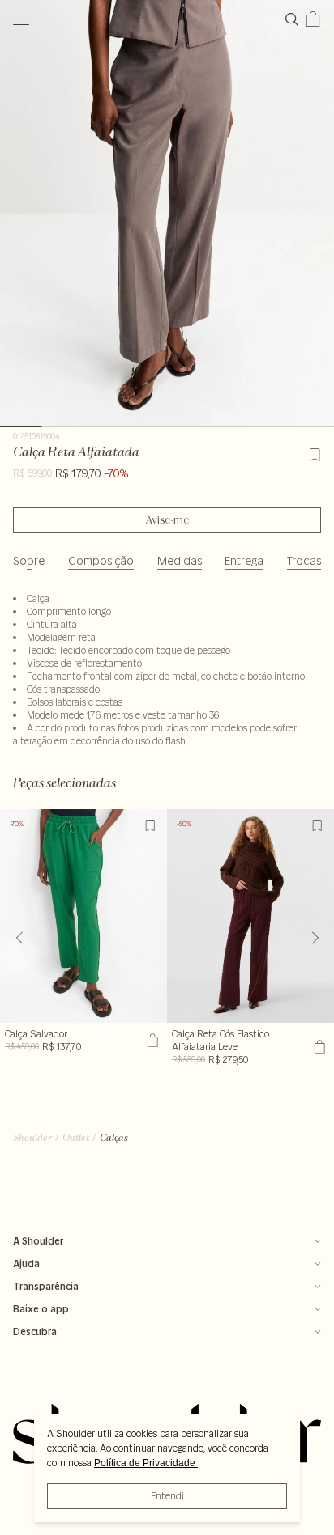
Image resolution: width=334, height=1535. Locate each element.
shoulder (32, 1137)
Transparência (46, 1286)
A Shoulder (38, 1241)
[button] (315, 938)
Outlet (75, 1137)
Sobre (29, 560)
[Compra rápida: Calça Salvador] (150, 1041)
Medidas (179, 560)
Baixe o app (41, 1309)
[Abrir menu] (21, 19)
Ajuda (26, 1263)
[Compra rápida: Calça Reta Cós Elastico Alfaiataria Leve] (317, 1047)
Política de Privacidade (146, 1463)
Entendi (167, 1496)
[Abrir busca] (295, 19)
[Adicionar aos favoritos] (314, 452)
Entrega (244, 560)
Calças (114, 1137)
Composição (101, 560)
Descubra (35, 1331)
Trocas (304, 560)
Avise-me (167, 520)
